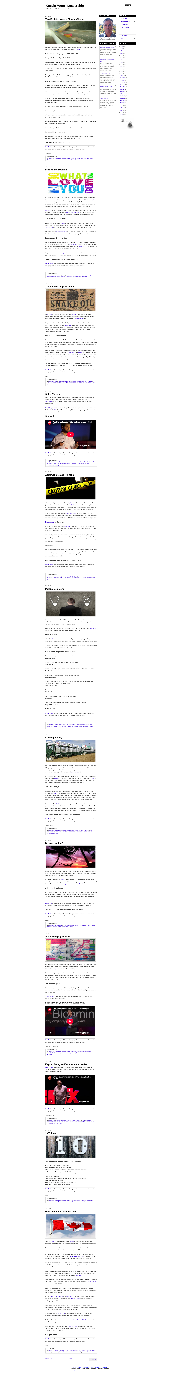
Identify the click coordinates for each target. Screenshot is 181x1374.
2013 (121, 76)
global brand (49, 227)
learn (57, 160)
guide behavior (63, 554)
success (80, 160)
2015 (121, 71)
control (75, 724)
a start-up (57, 778)
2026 (121, 46)
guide (75, 576)
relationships (70, 382)
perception (70, 160)
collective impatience (76, 505)
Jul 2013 (122, 89)
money (61, 160)
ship (65, 1201)
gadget (69, 503)
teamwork (85, 160)
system (77, 577)
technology (62, 926)
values (90, 160)
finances (55, 793)
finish (48, 831)
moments (74, 463)
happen (87, 724)
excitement (74, 772)
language (68, 1352)
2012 (121, 105)
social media (69, 276)
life (94, 462)
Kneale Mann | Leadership (65, 5)
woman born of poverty (73, 212)
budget (51, 724)
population (49, 926)
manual (56, 577)
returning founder (61, 231)
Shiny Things (52, 394)
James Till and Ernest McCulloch (78, 1320)
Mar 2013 (122, 98)
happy (77, 462)
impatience (48, 401)
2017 (121, 66)
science (73, 1053)
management (50, 463)
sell (83, 382)
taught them (67, 526)
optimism (80, 1121)
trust (48, 579)
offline (89, 925)
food (53, 1352)
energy (63, 275)
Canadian (78, 1275)
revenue (76, 382)
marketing (49, 276)
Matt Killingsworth (50, 407)
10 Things (50, 1133)
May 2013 (122, 93)
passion (54, 276)
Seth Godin (124, 35)
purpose (63, 276)
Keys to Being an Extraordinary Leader (66, 1064)
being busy (56, 968)
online (93, 925)
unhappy (57, 465)
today (73, 1201)
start (81, 831)
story (92, 1121)
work (83, 276)
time (89, 577)
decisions (92, 628)
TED (53, 465)
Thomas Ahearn (75, 1298)
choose (64, 724)
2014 (121, 73)
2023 (121, 53)
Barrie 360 (124, 18)
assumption (52, 1120)
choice (60, 724)
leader (55, 726)
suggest (66, 884)
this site (71, 1241)
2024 (121, 51)
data (75, 1051)
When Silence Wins (105, 73)
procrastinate (67, 726)
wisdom (49, 728)
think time (82, 884)
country (89, 1350)
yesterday (83, 1201)
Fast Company (125, 27)
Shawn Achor (49, 996)
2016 (121, 69)
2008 (121, 114)
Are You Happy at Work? (58, 936)
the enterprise (91, 200)
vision (80, 276)
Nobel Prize (61, 1313)
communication (66, 158)
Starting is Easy (53, 737)
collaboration (58, 158)
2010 (121, 110)
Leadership (48, 210)
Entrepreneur (124, 24)
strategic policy (63, 253)
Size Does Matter (104, 98)
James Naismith (72, 1326)
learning (72, 1121)
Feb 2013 (122, 100)
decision (79, 724)
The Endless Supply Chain (59, 286)
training (93, 577)
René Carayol (49, 1067)
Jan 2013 (122, 102)
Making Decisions (54, 589)
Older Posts (93, 1359)
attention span (59, 804)
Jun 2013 (122, 91)
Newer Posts (48, 1358)
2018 (121, 64)
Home (70, 1358)
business (51, 158)
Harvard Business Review (128, 30)
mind (70, 463)
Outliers (58, 1053)
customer (82, 381)
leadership (53, 160)
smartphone (56, 926)
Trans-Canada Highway (76, 1256)
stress (84, 1053)
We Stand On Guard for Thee (60, 1211)
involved (91, 778)
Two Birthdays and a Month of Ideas (64, 19)
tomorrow (78, 1201)
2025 (121, 48)
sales (80, 382)
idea (88, 158)
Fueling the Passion (56, 169)
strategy (75, 160)
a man (63, 223)
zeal (86, 276)
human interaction (70, 513)
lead (85, 1200)
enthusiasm (75, 275)
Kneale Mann (49, 147)
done (83, 724)
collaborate (70, 724)
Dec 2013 (122, 78)
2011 (121, 108)
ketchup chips (70, 1296)
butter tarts (54, 1296)
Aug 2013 (122, 87)
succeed (89, 831)
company (72, 830)
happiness (73, 462)
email (68, 925)
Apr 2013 (122, 96)
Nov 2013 (122, 80)
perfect (58, 1201)
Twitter (78, 49)
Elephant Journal (125, 21)
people (65, 160)
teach (80, 577)
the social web (83, 246)
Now (79, 463)
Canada (53, 1241)
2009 (121, 112)
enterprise (83, 158)
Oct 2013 (122, 82)
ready (62, 1201)
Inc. (122, 33)
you (87, 1201)
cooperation (73, 158)
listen (76, 1121)
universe (91, 726)
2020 (121, 60)
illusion (85, 1051)
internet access (92, 1281)
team (86, 726)
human (52, 831)
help (68, 1200)
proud (83, 1352)
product (65, 382)
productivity (68, 1053)
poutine (60, 1296)
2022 (121, 55)
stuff (84, 726)
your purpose (73, 244)
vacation (62, 879)
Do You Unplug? (54, 843)
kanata (84, 1248)
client (56, 381)
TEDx (55, 410)
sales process (79, 318)
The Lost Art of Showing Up (107, 47)
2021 (121, 57)
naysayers (49, 1201)
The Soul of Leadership (106, 86)
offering (60, 382)
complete (77, 830)
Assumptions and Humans (59, 475)
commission (68, 325)
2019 (121, 62)
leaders (74, 314)
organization (76, 831)
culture (78, 158)
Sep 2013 (122, 84)
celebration (63, 1350)
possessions (88, 463)
